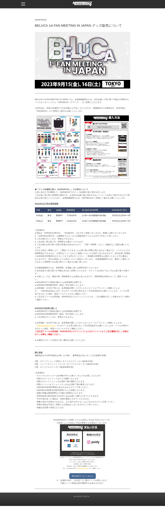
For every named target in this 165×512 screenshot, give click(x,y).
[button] (23, 4)
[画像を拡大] (58, 146)
